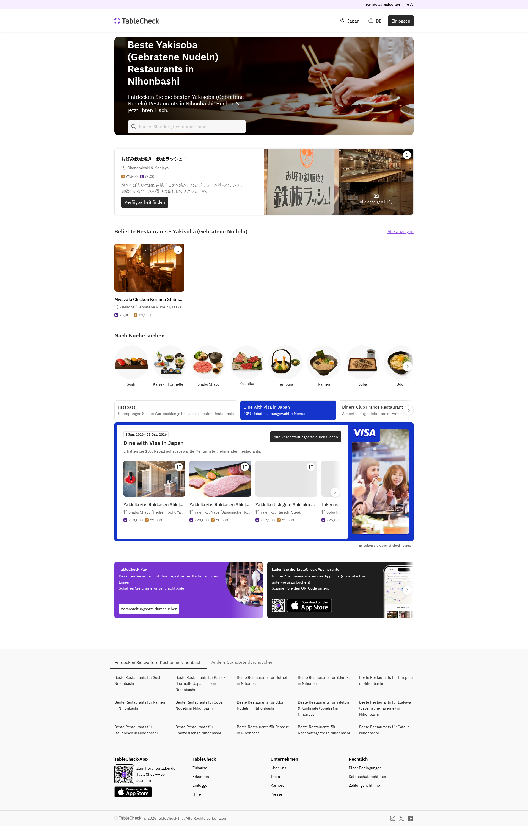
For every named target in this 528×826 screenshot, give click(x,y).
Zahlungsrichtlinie (364, 785)
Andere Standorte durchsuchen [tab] (242, 662)
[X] (401, 818)
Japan (353, 21)
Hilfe (410, 4)
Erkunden (201, 776)
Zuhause (200, 767)
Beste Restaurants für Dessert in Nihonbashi (263, 729)
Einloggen (400, 21)
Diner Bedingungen (365, 767)
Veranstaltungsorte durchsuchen (149, 608)
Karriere (278, 785)
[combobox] (187, 126)
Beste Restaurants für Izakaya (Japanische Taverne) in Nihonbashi (385, 708)
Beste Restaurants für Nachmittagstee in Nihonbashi (324, 729)
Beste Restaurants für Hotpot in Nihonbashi (262, 680)
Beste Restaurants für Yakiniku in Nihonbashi (324, 680)
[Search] (134, 127)
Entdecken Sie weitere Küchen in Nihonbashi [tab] (158, 662)
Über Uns (278, 767)
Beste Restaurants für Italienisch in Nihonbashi (136, 729)
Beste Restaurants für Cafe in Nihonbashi (384, 729)
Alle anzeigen (400, 231)
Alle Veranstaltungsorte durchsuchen (306, 436)
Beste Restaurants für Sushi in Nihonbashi (140, 680)
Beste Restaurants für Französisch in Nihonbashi (198, 729)
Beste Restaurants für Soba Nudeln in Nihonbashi (198, 705)
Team (275, 776)
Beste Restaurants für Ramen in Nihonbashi (139, 705)
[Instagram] (392, 818)
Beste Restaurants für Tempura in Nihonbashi (386, 680)
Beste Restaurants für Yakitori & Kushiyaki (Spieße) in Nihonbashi (323, 708)
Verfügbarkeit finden (145, 202)
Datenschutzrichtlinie (367, 776)
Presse (276, 794)
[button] (151, 307)
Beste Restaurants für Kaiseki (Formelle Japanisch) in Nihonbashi (201, 683)
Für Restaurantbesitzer (383, 4)
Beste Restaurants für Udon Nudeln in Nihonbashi (260, 705)
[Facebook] (410, 818)
